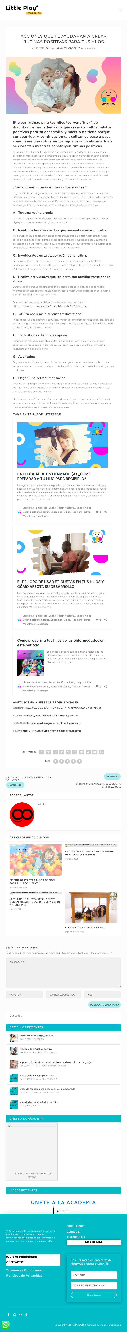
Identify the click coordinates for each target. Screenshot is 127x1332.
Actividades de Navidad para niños (39, 1102)
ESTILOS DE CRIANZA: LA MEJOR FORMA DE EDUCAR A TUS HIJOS (89, 853)
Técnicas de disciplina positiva (36, 1049)
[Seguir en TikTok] (26, 1314)
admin (42, 804)
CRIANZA (36, 1052)
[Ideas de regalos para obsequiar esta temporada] (14, 1091)
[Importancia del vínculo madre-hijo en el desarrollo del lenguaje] (14, 1064)
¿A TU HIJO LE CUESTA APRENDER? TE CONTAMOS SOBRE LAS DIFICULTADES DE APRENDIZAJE (35, 902)
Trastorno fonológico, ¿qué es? (37, 1035)
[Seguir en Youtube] (20, 1314)
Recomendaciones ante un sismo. (84, 927)
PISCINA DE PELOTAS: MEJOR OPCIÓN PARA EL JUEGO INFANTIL (32, 882)
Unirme (63, 1211)
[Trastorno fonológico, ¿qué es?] (14, 1038)
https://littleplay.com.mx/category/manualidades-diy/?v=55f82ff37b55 (50, 306)
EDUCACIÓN (70, 48)
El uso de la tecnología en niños (37, 1075)
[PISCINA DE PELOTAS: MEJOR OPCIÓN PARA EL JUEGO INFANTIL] (36, 860)
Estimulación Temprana (55, 1065)
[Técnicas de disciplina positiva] (14, 1051)
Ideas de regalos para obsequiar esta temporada (47, 1088)
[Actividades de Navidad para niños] (14, 1104)
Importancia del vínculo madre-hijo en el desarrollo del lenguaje (55, 1062)
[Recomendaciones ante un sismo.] (91, 907)
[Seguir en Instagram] (14, 1314)
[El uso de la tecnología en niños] (14, 1078)
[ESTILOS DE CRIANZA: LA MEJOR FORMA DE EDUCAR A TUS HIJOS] (91, 845)
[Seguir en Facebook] (8, 1314)
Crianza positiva (54, 48)
